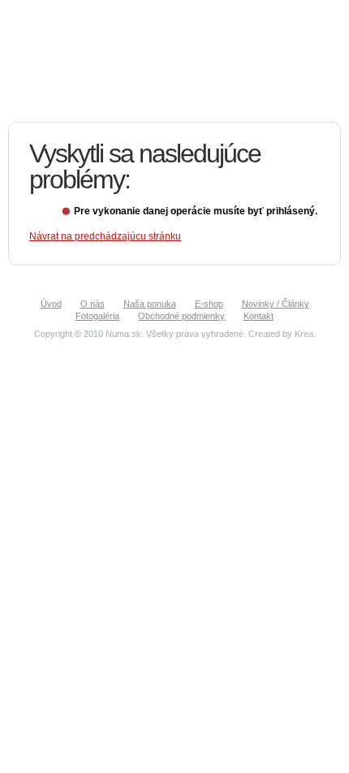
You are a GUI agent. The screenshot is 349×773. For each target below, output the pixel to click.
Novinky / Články (275, 304)
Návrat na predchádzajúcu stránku (105, 236)
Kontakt (258, 316)
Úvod (51, 304)
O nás (92, 304)
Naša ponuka (149, 304)
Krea (304, 334)
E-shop (209, 304)
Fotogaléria (97, 316)
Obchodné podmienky (181, 316)
